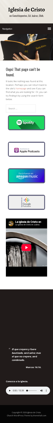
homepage (21, 88)
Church (10, 415)
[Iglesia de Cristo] (26, 10)
